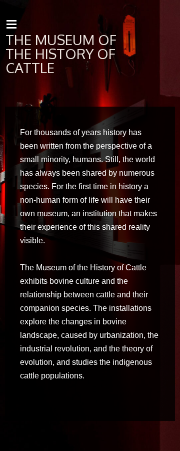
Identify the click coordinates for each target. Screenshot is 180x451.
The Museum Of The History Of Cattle (61, 54)
